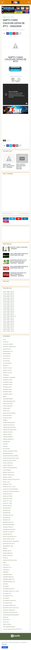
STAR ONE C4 (6, 570)
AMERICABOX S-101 (8, 351)
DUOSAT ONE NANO (8, 463)
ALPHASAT (5, 342)
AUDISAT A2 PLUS (7, 370)
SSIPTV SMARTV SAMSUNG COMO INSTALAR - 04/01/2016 (20, 166)
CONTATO (5, 444)
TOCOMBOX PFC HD (8, 596)
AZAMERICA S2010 (7, 384)
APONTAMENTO (7, 354)
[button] (5, 647)
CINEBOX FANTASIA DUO (9, 422)
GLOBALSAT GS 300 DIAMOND (10, 489)
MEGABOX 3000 (7, 508)
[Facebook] (7, 33)
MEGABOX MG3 (6, 513)
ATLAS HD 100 (6, 358)
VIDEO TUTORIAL (7, 624)
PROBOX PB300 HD (7, 553)
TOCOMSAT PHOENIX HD (9, 610)
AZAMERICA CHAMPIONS (9, 377)
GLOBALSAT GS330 (7, 498)
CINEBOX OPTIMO (7, 434)
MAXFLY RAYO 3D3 (7, 505)
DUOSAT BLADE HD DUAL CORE (11, 458)
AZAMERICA (6, 375)
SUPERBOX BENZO (7, 574)
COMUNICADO (6, 441)
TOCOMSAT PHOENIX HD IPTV (10, 612)
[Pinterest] (14, 33)
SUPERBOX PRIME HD (8, 577)
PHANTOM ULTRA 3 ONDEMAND (11, 541)
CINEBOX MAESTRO (8, 432)
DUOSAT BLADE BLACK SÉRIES (10, 456)
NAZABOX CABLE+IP (8, 527)
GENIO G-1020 (6, 482)
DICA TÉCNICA (6, 448)
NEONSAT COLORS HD (8, 532)
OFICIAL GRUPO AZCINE (8, 539)
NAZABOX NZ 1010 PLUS (9, 529)
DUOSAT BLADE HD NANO (9, 460)
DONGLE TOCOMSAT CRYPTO (10, 451)
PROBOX (5, 548)
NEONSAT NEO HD (7, 534)
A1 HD (4, 339)
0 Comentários (21, 30)
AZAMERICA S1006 (7, 382)
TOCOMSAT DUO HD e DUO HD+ (11, 608)
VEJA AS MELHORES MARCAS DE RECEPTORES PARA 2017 (19, 267)
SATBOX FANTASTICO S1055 (10, 560)
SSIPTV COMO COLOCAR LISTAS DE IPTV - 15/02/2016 (8, 166)
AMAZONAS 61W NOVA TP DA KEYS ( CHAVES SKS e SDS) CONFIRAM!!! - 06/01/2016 (18, 261)
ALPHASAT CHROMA (8, 344)
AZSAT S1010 (6, 411)
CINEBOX (5, 420)
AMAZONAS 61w (7, 349)
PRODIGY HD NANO (8, 555)
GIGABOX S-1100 (7, 484)
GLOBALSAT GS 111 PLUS (9, 486)
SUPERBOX (5, 572)
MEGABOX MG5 (6, 517)
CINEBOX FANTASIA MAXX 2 (9, 430)
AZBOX (4, 396)
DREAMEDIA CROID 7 (8, 453)
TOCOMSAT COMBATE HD (9, 605)
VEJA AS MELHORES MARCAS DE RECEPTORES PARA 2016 (19, 254)
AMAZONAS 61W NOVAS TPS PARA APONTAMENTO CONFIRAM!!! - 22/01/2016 (18, 274)
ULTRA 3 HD (6, 622)
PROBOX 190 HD (7, 551)
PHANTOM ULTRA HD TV (9, 543)
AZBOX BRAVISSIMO (8, 399)
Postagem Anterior (7, 213)
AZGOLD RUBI (6, 408)
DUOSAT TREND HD (8, 465)
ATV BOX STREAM (7, 363)
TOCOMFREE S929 (7, 603)
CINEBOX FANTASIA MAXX (9, 427)
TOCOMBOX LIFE (7, 593)
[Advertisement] (15, 129)
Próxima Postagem (24, 213)
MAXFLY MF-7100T (7, 501)
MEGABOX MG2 (6, 510)
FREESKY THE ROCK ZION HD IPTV (11, 479)
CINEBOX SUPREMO (8, 437)
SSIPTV (12, 17)
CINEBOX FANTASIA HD (8, 425)
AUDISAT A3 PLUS (7, 372)
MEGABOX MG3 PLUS (8, 515)
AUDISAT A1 (6, 365)
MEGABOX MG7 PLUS (8, 522)
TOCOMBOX (6, 586)
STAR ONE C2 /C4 (7, 567)
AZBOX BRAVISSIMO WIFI (9, 401)
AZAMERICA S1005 (7, 380)
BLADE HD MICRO (7, 415)
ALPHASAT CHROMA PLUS (9, 346)
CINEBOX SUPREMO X (8, 439)
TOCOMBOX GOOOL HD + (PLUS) (11, 591)
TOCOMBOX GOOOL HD (8, 589)
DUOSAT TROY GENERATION (10, 467)
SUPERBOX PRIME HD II (8, 579)
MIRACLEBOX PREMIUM (8, 524)
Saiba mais (4, 644)
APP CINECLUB (6, 356)
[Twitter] (10, 33)
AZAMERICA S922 (7, 387)
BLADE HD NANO (7, 418)
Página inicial (6, 17)
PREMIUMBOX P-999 (8, 546)
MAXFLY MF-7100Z (7, 503)
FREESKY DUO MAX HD (8, 472)
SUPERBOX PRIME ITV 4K (9, 581)
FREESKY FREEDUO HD (8, 475)
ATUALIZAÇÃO (6, 361)
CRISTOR (5, 446)
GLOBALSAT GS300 (7, 496)
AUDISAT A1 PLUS (7, 368)
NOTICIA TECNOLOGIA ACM (9, 536)
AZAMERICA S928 (7, 392)
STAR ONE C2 (6, 565)
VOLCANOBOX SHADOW (9, 627)
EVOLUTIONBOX (7, 470)
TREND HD (5, 617)
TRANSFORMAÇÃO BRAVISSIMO (11, 615)
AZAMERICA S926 (7, 389)
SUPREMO (5, 584)
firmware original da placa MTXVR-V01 (12, 629)
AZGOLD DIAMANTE (8, 406)
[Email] (17, 33)
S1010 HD (5, 558)
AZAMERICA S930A (7, 394)
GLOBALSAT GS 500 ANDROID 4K (11, 491)
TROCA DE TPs (6, 619)
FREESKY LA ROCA (7, 477)
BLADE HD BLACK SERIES (9, 413)
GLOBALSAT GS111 (7, 494)
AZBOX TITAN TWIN (8, 403)
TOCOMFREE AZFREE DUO (9, 600)
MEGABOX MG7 (6, 520)
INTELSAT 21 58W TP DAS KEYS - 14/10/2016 (18, 248)
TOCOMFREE (6, 598)
